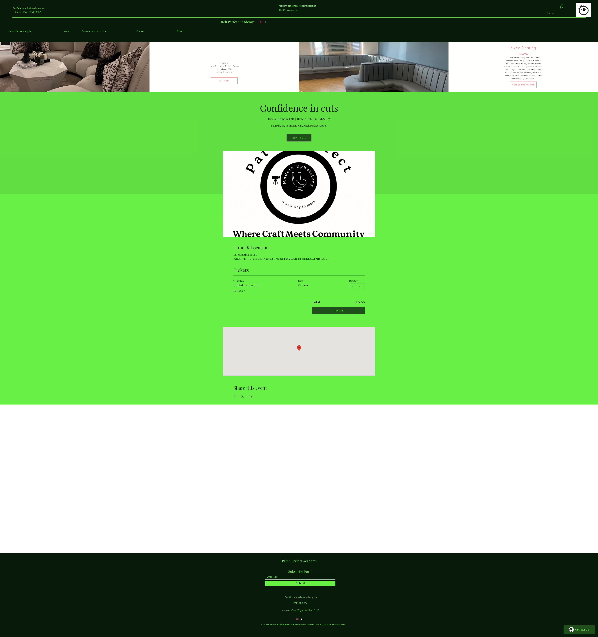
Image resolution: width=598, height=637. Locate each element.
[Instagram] (260, 22)
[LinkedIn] (264, 22)
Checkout (338, 310)
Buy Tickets (299, 137)
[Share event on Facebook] (234, 396)
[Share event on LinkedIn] (250, 396)
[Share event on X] (242, 396)
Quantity (353, 280)
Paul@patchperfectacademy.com (28, 8)
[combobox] (357, 287)
